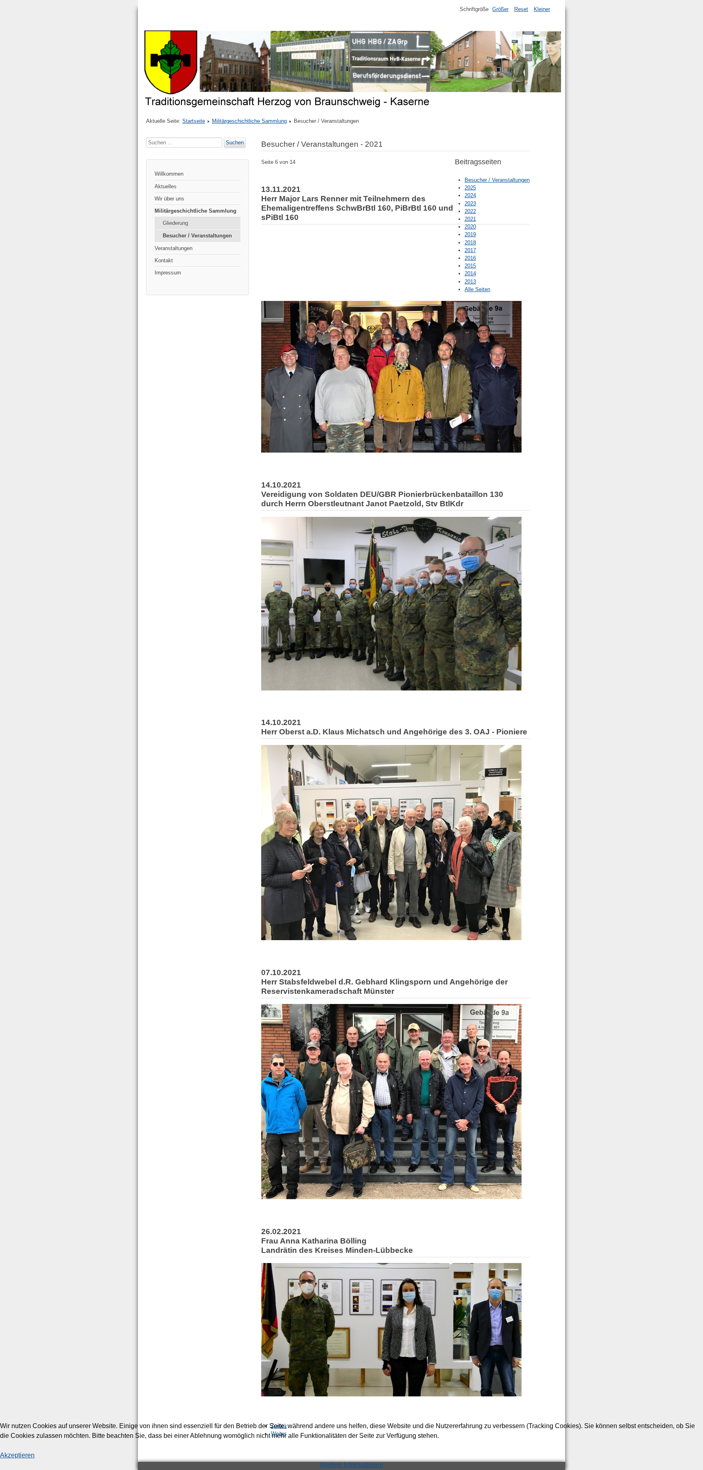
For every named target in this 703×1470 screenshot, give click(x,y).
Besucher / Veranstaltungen (197, 236)
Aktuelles (166, 186)
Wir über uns (169, 199)
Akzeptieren (17, 1455)
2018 (470, 243)
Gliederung (175, 223)
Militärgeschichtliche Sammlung (249, 121)
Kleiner (542, 9)
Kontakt (164, 260)
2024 (470, 195)
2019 (470, 234)
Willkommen (169, 174)
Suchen (235, 142)
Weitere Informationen (351, 1464)
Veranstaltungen (173, 248)
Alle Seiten (477, 289)
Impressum (168, 273)
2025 (470, 188)
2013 (470, 282)
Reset (521, 9)
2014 (470, 273)
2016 (470, 258)
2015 (470, 266)
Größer (500, 9)
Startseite (193, 121)
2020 (470, 227)
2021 (470, 219)
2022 (470, 211)
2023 (470, 203)
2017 (470, 250)
